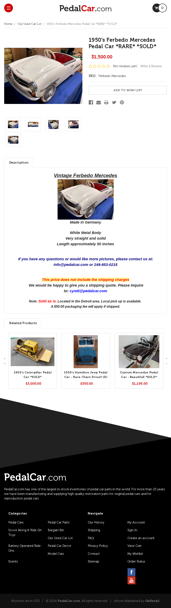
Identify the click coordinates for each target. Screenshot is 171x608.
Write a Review (151, 66)
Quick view (32, 352)
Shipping (94, 530)
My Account (136, 522)
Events (13, 561)
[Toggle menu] (8, 8)
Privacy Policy (98, 546)
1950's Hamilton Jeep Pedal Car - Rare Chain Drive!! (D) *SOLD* (86, 377)
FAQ (91, 538)
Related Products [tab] (23, 323)
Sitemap (93, 561)
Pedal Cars (16, 522)
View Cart (134, 546)
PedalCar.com (69, 601)
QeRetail (152, 601)
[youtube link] (131, 580)
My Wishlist (135, 554)
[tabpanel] (32, 361)
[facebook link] (131, 572)
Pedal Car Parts (58, 522)
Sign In (132, 530)
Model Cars (56, 554)
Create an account (141, 538)
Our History (96, 522)
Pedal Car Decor (59, 546)
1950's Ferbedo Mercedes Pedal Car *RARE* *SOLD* (81, 24)
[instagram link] (141, 572)
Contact (94, 554)
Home (8, 24)
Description (18, 162)
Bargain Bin (56, 530)
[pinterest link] (151, 572)
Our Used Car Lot (29, 24)
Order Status (136, 561)
